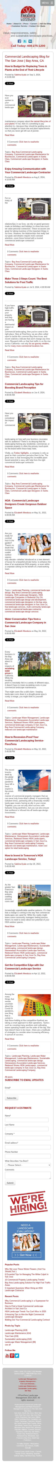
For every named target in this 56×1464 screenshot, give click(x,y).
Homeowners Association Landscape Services (25, 950)
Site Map (28, 1391)
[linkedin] (30, 42)
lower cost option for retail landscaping (26, 847)
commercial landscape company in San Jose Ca (26, 725)
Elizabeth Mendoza (22, 177)
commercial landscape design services (22, 612)
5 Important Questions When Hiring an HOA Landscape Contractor (24, 1289)
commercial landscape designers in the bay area (26, 602)
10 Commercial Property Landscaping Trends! (25, 1280)
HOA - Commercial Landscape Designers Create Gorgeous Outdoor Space (26, 504)
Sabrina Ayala (20, 75)
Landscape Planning (20, 590)
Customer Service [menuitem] (19, 26)
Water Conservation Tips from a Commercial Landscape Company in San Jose (25, 622)
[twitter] (25, 42)
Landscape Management (27, 1379)
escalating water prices (9, 670)
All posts (9, 1077)
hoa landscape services (15, 607)
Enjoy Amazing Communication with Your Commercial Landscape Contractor (28, 171)
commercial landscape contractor (26, 609)
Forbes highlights (21, 453)
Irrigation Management (27, 1381)
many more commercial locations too (27, 346)
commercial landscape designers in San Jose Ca (26, 604)
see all (8, 1345)
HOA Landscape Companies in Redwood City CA (24, 596)
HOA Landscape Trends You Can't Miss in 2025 (25, 1311)
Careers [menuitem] (33, 24)
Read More (9, 135)
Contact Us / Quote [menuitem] (37, 26)
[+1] (37, 40)
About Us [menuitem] (18, 24)
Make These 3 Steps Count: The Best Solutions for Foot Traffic (26, 280)
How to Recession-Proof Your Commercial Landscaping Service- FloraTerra (24, 740)
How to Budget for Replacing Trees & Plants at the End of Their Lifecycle (26, 68)
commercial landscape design (30, 948)
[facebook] (19, 42)
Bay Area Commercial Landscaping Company (24, 727)
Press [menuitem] (26, 24)
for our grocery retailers (39, 343)
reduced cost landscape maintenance (21, 730)
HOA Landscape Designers (25, 595)
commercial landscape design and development (25, 600)
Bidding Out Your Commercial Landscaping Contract (27, 1320)
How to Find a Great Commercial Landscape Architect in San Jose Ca (24, 1307)
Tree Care (11, 1336)
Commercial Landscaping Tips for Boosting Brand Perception (24, 386)
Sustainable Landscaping (18, 1339)
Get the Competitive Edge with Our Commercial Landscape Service (24, 967)
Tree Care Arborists (27, 1384)
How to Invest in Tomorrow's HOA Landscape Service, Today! (24, 857)
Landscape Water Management (25, 718)
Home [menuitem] (9, 24)
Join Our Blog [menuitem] (45, 24)
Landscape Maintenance (27, 946)
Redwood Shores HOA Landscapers (29, 722)
